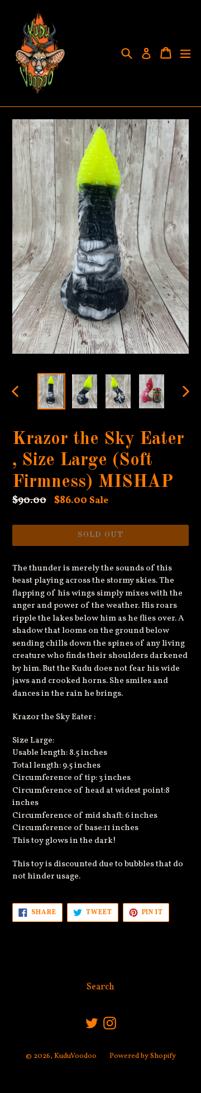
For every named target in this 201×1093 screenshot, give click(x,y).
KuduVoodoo (75, 1056)
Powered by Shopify (142, 1056)
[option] (51, 391)
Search (100, 987)
